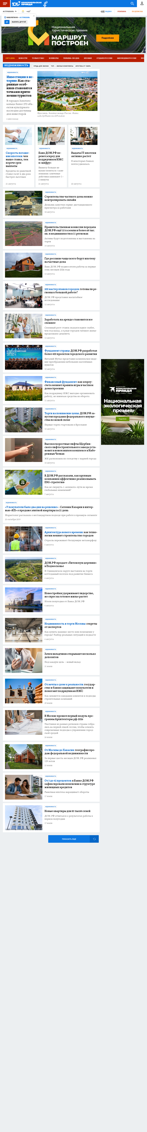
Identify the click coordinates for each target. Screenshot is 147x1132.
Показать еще (69, 839)
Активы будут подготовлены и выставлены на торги (70, 240)
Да (7, 22)
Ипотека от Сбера (83, 66)
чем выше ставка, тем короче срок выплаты (17, 159)
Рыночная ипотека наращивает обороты (67, 792)
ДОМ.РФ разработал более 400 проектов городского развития (71, 352)
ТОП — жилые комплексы (62, 66)
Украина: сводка (71, 58)
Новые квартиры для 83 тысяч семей (67, 811)
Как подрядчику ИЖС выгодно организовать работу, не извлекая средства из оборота (70, 395)
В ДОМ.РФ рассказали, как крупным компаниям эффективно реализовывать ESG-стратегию (70, 479)
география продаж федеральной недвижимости (70, 751)
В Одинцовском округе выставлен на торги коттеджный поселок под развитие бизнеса (69, 572)
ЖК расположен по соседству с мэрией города (70, 458)
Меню (5, 3)
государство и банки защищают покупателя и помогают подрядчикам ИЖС (70, 688)
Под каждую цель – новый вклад (63, 661)
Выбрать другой (19, 22)
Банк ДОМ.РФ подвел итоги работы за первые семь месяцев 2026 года (70, 268)
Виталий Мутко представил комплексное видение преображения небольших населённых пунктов (71, 361)
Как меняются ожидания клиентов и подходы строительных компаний (70, 697)
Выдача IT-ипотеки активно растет (83, 154)
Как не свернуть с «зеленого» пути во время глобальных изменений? (69, 489)
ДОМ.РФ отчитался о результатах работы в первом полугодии (69, 817)
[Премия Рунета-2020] (44, 3)
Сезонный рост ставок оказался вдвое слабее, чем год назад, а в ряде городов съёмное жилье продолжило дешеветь (70, 330)
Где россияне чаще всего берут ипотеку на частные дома (70, 260)
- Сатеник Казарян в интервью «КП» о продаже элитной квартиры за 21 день (49, 508)
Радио (108, 11)
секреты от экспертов (71, 625)
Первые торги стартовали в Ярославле (66, 424)
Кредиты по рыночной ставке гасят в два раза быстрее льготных (18, 173)
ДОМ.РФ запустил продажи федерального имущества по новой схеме (70, 416)
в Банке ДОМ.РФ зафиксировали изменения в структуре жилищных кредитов (70, 784)
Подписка (137, 11)
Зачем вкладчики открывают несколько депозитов (70, 655)
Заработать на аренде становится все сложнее (69, 321)
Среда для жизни (41, 66)
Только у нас (38, 58)
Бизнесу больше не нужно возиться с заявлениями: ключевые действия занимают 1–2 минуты (51, 173)
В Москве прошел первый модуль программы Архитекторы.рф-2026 (69, 717)
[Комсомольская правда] (26, 3)
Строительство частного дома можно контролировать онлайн (69, 198)
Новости (23, 58)
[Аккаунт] (142, 3)
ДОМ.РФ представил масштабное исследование (63, 299)
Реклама (121, 11)
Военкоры (54, 58)
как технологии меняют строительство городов (71, 534)
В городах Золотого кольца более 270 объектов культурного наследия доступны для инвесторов (19, 107)
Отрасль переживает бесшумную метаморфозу (71, 540)
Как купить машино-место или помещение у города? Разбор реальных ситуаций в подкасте (70, 633)
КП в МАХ (88, 58)
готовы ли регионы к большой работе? (71, 290)
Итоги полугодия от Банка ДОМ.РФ (65, 601)
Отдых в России (104, 58)
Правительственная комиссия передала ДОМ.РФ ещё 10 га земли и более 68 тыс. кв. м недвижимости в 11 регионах (70, 230)
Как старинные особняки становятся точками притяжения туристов (19, 86)
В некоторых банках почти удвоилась (82, 163)
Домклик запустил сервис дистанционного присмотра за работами (68, 206)
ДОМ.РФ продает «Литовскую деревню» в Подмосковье (71, 564)
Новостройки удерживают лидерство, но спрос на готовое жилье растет (69, 595)
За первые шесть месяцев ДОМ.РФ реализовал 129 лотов (70, 760)
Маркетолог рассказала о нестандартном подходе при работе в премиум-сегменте (51, 515)
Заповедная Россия (126, 58)
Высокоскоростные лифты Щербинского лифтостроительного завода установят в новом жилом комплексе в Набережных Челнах (70, 448)
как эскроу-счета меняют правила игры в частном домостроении (69, 385)
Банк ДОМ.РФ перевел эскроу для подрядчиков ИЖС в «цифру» (50, 157)
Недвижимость (12, 72)
